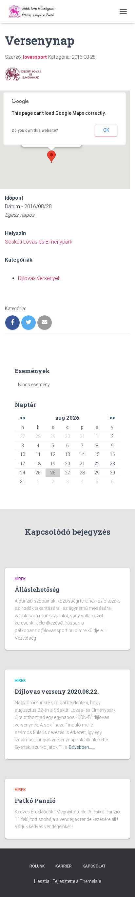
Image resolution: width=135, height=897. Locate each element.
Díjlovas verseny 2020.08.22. (57, 691)
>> (112, 417)
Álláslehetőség (37, 589)
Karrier (63, 866)
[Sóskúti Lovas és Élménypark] (35, 11)
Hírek (20, 579)
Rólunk (37, 866)
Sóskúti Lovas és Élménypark (38, 242)
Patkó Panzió (35, 801)
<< (23, 417)
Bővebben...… (82, 747)
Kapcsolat (94, 866)
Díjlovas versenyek (39, 278)
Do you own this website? (35, 130)
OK (106, 130)
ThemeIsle (90, 881)
